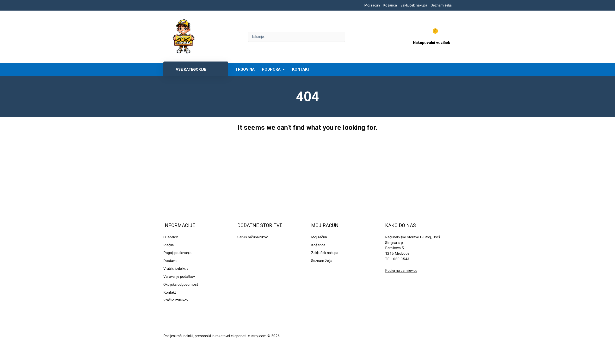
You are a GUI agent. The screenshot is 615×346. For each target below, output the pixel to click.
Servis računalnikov (252, 237)
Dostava (170, 261)
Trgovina (245, 69)
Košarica (390, 5)
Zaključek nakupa (413, 5)
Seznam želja (441, 5)
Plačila (168, 245)
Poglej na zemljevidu (401, 270)
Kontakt (301, 69)
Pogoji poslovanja (177, 253)
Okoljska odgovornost (180, 284)
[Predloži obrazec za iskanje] (296, 37)
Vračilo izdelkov (175, 268)
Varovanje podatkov (179, 276)
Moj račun (372, 5)
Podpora (271, 69)
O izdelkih (170, 237)
